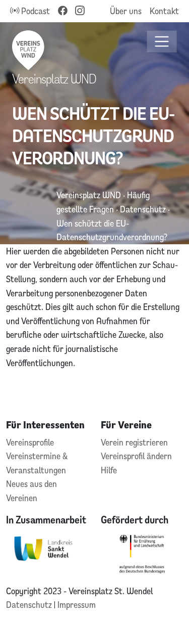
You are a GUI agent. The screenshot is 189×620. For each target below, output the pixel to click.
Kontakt (164, 11)
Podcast (34, 11)
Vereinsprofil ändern (136, 456)
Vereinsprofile (30, 442)
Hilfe (109, 470)
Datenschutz (30, 604)
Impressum (76, 604)
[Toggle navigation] (162, 41)
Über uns (126, 11)
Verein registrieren (134, 442)
